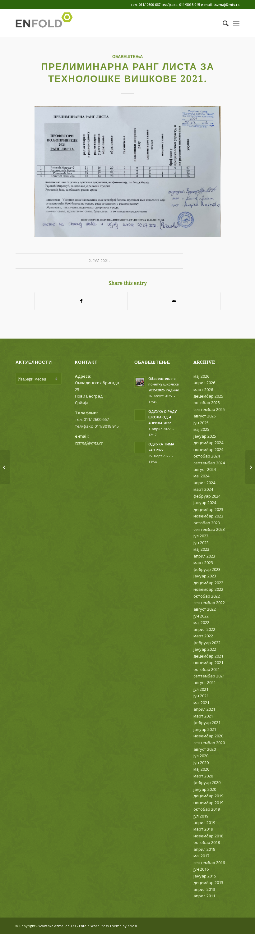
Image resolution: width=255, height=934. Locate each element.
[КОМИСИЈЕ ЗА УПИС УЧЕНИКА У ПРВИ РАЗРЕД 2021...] (5, 467)
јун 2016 (201, 869)
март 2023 (203, 562)
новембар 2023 (208, 516)
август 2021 (204, 682)
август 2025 (204, 416)
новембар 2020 (208, 736)
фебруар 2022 (206, 642)
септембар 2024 (209, 463)
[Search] (222, 23)
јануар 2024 (204, 502)
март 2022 (203, 636)
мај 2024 (201, 476)
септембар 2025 (209, 409)
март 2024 (203, 489)
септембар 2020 (209, 742)
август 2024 (204, 469)
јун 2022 (201, 616)
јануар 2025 (204, 436)
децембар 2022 (208, 582)
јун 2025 (201, 423)
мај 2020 (201, 769)
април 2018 (204, 849)
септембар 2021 (209, 676)
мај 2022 (201, 622)
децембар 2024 (208, 442)
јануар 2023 (204, 576)
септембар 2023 (209, 529)
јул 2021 (200, 689)
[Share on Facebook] (81, 301)
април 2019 (204, 822)
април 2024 (204, 482)
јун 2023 (201, 542)
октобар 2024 (206, 456)
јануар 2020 (204, 789)
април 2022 (204, 629)
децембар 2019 (208, 796)
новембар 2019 (208, 802)
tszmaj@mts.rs (88, 443)
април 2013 (204, 889)
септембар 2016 (209, 862)
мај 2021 (201, 702)
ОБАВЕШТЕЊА (127, 56)
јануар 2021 (204, 729)
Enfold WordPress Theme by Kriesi (108, 925)
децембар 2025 (208, 396)
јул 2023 (200, 536)
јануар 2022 (204, 649)
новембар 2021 (208, 662)
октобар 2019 (206, 809)
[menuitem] (222, 23)
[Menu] (236, 23)
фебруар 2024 (206, 496)
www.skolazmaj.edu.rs (57, 925)
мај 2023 (201, 549)
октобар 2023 (206, 523)
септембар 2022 (209, 602)
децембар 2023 (208, 509)
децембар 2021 (208, 656)
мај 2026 (201, 376)
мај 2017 (201, 856)
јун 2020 (201, 762)
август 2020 (204, 749)
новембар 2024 (208, 449)
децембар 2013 (208, 882)
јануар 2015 (204, 876)
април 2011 (204, 896)
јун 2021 (201, 696)
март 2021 (203, 716)
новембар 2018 (208, 836)
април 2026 (204, 382)
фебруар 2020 (206, 782)
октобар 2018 (206, 842)
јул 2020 (200, 756)
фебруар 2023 (206, 569)
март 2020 (203, 776)
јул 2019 (200, 816)
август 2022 (204, 609)
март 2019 (203, 829)
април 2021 (204, 709)
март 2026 (203, 389)
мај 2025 (201, 429)
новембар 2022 (208, 589)
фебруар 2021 (206, 722)
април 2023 (204, 556)
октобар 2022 (206, 596)
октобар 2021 (206, 669)
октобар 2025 (206, 402)
